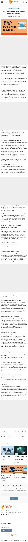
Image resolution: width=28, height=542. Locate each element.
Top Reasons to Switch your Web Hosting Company (6, 477)
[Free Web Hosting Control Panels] (7, 450)
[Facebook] (15, 431)
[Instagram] (8, 515)
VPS (18, 8)
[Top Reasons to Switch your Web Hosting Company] (7, 469)
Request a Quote (7, 530)
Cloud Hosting (12, 8)
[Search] (25, 2)
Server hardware (19, 473)
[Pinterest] (22, 431)
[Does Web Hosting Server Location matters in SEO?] (20, 469)
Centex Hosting (24, 540)
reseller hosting (13, 153)
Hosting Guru (12, 16)
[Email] (25, 431)
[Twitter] (19, 431)
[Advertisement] (14, 51)
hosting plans (8, 229)
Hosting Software (5, 452)
